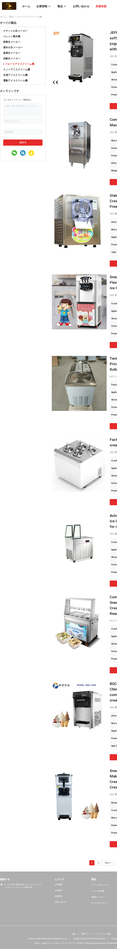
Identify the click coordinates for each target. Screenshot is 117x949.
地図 (74, 934)
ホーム (3, 16)
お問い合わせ (60, 902)
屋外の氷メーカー (13, 47)
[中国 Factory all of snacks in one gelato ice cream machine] (79, 464)
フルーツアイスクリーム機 (19, 63)
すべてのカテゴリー (99, 903)
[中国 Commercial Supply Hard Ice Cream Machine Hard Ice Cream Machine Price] (79, 144)
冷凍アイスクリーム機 (15, 75)
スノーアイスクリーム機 (16, 69)
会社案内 (58, 890)
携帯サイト (85, 934)
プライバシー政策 (103, 934)
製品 (11, 16)
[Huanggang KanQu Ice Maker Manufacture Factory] (9, 6)
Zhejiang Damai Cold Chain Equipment (89, 939)
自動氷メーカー (11, 58)
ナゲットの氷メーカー (15, 30)
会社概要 (58, 884)
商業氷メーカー (11, 41)
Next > (108, 863)
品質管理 (58, 896)
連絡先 (23, 142)
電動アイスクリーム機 (15, 80)
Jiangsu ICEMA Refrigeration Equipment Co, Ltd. (47, 939)
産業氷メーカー (11, 52)
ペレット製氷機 (11, 36)
